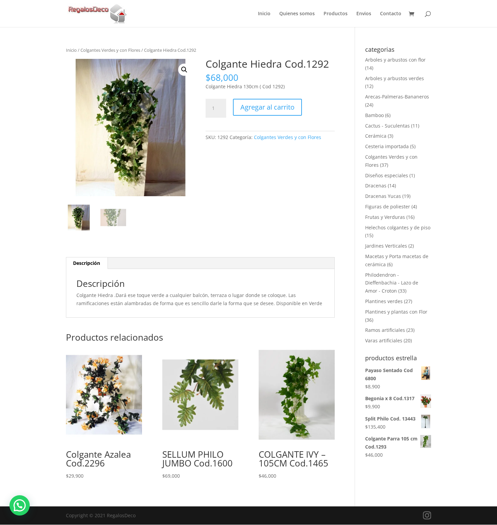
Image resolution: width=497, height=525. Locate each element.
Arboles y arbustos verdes (394, 78)
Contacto (390, 14)
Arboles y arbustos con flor (395, 59)
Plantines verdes (384, 301)
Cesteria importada (387, 146)
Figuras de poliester (387, 206)
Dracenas (375, 185)
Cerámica (375, 136)
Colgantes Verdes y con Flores (110, 50)
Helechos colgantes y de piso (397, 227)
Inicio (264, 14)
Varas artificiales (383, 340)
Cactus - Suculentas (387, 125)
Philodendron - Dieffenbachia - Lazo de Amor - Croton (391, 283)
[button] (184, 70)
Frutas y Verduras (385, 217)
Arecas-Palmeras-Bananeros (397, 96)
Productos (336, 14)
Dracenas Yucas (383, 196)
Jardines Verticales (386, 246)
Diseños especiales (386, 175)
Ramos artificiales (385, 330)
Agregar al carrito (267, 107)
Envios (363, 14)
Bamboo (374, 115)
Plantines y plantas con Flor (396, 312)
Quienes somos (297, 14)
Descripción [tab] (86, 263)
